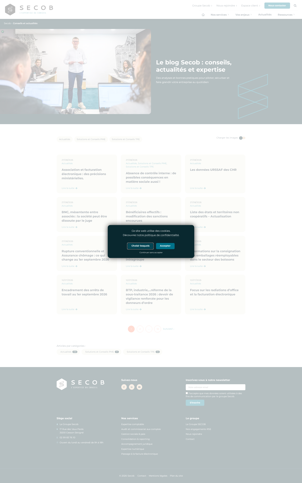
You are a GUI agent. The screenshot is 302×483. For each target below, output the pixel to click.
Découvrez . (151, 235)
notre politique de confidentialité (158, 235)
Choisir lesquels (140, 246)
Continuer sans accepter (151, 253)
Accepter (165, 246)
